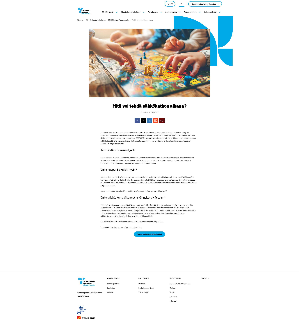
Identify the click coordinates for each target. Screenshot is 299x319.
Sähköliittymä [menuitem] (107, 12)
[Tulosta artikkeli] (162, 120)
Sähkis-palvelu (113, 283)
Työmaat (172, 301)
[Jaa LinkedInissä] (149, 120)
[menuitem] (116, 12)
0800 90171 (140, 138)
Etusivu (80, 20)
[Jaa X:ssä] (143, 120)
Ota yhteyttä (143, 278)
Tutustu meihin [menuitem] (190, 12)
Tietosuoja (205, 278)
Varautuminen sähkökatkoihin (149, 234)
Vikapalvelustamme (144, 135)
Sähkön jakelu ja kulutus (96, 20)
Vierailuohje (143, 292)
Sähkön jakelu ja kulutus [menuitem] (130, 12)
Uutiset (172, 288)
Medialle (141, 283)
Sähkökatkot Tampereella (118, 20)
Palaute (110, 292)
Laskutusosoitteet (146, 288)
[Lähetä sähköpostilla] (156, 120)
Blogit (171, 292)
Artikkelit (173, 296)
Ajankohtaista (175, 278)
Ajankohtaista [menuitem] (171, 12)
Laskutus (111, 288)
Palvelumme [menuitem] (153, 12)
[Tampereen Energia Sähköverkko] (84, 12)
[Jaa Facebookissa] (137, 120)
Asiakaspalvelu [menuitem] (210, 12)
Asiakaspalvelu (113, 278)
